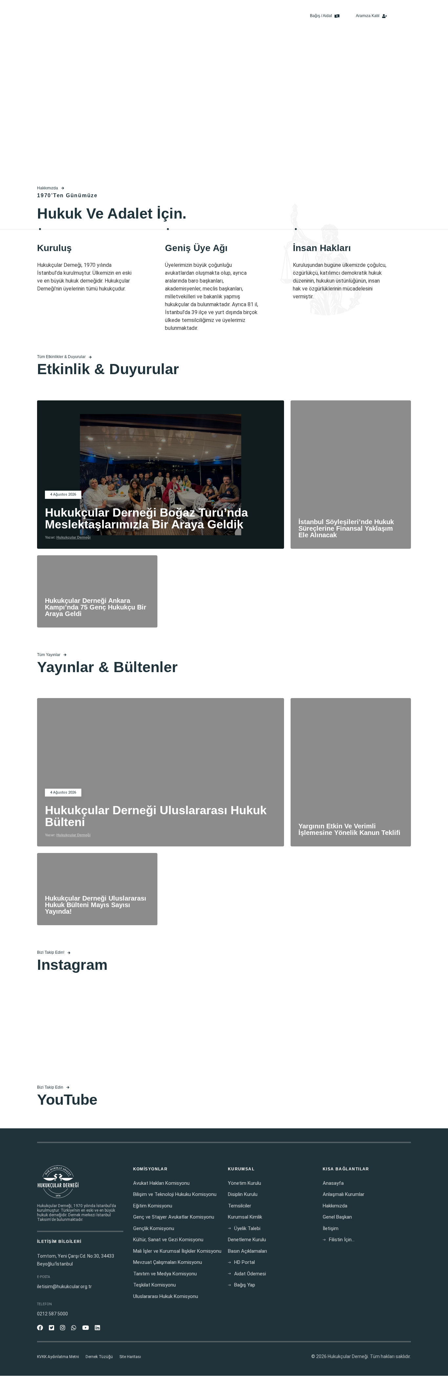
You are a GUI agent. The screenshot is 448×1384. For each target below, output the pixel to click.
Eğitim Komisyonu (152, 1206)
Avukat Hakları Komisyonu (161, 1183)
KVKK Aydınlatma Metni (58, 1356)
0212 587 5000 (52, 1313)
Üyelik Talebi (247, 1228)
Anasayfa (126, 16)
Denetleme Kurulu (247, 1240)
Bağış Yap (244, 1285)
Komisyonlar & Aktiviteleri (200, 16)
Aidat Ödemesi (250, 1274)
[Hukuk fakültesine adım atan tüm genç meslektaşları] (99, 1031)
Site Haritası (130, 1356)
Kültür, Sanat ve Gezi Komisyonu (168, 1240)
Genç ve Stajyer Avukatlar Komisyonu (173, 1217)
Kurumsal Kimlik (245, 1217)
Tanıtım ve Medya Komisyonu (165, 1274)
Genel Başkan (337, 1217)
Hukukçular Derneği (73, 537)
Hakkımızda (155, 16)
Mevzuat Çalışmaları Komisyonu (167, 1262)
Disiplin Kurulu (242, 1194)
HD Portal (244, 1262)
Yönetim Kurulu (244, 1183)
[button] (405, 16)
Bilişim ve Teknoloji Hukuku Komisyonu (174, 1194)
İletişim (286, 16)
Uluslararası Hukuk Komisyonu (165, 1296)
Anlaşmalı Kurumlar (343, 1194)
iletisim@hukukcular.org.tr (64, 1286)
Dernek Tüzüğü (99, 1356)
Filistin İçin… (342, 1240)
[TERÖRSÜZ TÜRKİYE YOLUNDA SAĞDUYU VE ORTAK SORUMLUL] (224, 1031)
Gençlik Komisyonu (153, 1228)
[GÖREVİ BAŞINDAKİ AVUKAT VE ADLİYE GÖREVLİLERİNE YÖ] (349, 1031)
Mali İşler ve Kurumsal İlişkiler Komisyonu (177, 1251)
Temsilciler (239, 1206)
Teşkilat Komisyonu (154, 1285)
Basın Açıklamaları (253, 16)
